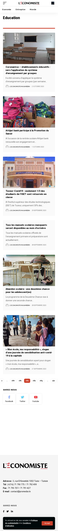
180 (13, 381)
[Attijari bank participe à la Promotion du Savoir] (29, 112)
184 (41, 381)
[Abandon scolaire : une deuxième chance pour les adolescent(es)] (29, 270)
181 (20, 381)
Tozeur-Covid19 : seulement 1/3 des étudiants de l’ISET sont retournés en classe (26, 194)
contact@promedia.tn (21, 491)
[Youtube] (35, 399)
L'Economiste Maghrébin (20, 86)
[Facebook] (9, 399)
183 (34, 381)
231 (53, 381)
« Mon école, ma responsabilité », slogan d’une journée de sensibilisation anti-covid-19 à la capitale (29, 352)
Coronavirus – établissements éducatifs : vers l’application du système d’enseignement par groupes (28, 70)
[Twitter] (22, 399)
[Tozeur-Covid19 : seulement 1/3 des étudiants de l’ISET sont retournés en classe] (29, 172)
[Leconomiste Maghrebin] (29, 3)
